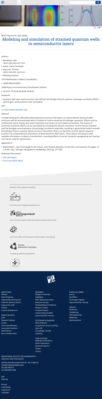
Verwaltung (73, 312)
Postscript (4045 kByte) (13, 160)
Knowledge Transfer (43, 331)
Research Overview (42, 294)
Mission (4, 294)
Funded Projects (41, 310)
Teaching (38, 333)
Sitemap (4, 379)
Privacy (4, 384)
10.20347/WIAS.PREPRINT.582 (14, 109)
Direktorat (73, 309)
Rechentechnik (75, 320)
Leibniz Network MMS (44, 313)
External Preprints (42, 346)
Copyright (5, 392)
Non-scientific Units (9, 333)
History (4, 307)
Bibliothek (73, 317)
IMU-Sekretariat (75, 315)
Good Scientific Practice (44, 315)
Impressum (5, 390)
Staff (3, 317)
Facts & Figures (7, 297)
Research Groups (42, 302)
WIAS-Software (41, 323)
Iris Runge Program (76, 299)
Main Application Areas (44, 299)
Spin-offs (38, 328)
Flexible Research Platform (45, 305)
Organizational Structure (11, 299)
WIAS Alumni (6, 331)
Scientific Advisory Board (11, 302)
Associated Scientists (9, 328)
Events (72, 294)
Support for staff (7, 305)
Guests (4, 323)
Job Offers (73, 297)
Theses (38, 348)
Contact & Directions (9, 310)
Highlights (39, 297)
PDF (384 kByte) (9, 157)
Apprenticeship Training (78, 302)
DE (95, 27)
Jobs (3, 376)
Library (38, 351)
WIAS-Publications (42, 343)
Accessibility (6, 387)
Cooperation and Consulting (46, 325)
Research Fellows (8, 320)
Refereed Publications (43, 340)
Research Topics (41, 307)
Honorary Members (9, 325)
